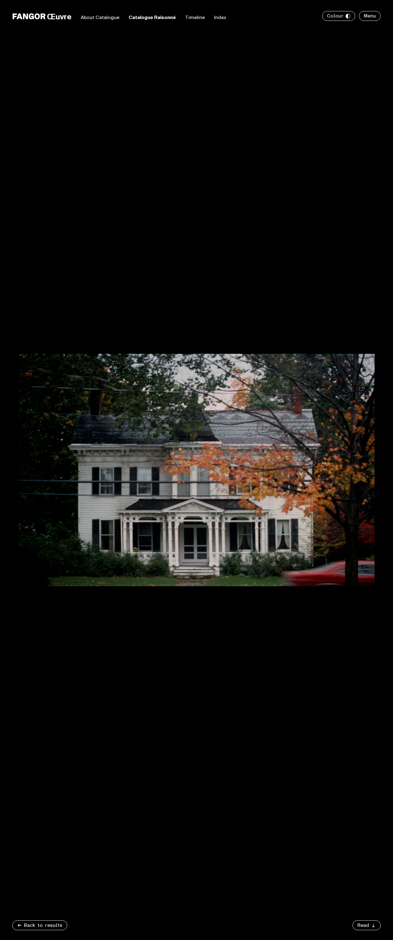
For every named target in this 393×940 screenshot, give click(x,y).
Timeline (195, 17)
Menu (370, 15)
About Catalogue (100, 17)
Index (220, 17)
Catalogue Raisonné (152, 17)
